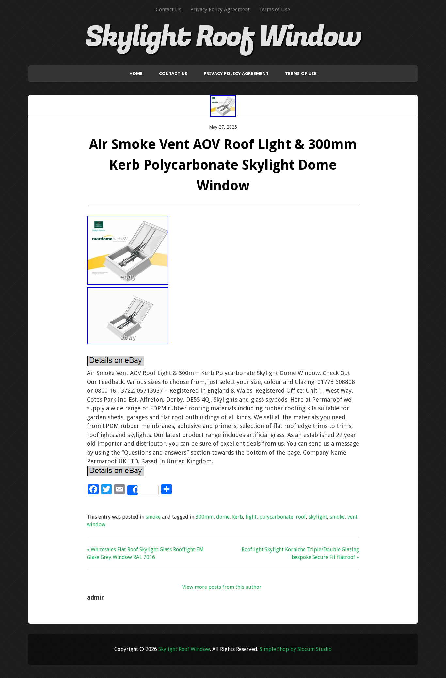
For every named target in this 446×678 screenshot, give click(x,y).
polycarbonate (276, 517)
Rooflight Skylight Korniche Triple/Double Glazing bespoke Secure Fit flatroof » (300, 553)
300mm (205, 517)
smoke (153, 517)
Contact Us (168, 10)
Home (136, 73)
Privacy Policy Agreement (220, 10)
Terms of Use (274, 10)
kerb (237, 517)
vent (352, 517)
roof (301, 517)
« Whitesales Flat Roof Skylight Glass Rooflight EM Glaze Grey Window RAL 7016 (145, 553)
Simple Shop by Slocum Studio (296, 649)
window (96, 524)
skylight (318, 517)
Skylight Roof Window (223, 37)
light (251, 517)
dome (223, 517)
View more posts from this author (222, 587)
